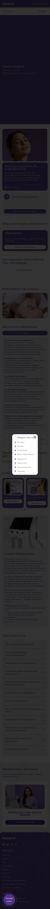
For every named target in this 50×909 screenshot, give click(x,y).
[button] (35, 437)
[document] (25, 454)
